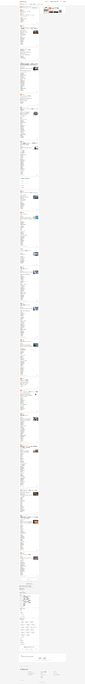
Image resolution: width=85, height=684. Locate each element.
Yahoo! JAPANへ (22, 680)
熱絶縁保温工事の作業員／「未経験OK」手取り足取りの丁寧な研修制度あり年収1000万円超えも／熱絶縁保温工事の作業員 (29, 64)
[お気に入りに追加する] (37, 23)
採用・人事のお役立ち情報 (56, 674)
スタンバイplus (55, 673)
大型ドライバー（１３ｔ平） (25, 11)
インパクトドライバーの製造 (25, 554)
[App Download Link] (51, 12)
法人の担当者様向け (30, 674)
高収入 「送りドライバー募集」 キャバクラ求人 (28, 490)
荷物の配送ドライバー (24, 415)
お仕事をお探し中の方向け (31, 673)
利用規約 (42, 673)
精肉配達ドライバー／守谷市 (25, 49)
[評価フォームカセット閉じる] (38, 646)
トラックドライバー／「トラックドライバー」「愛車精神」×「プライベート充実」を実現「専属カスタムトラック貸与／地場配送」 (29, 28)
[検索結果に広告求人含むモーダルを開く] (21, 7)
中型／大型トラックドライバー (25, 341)
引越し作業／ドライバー (24, 268)
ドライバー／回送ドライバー (25, 250)
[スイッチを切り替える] (26, 7)
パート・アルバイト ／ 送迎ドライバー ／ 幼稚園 (29, 391)
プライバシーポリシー (43, 674)
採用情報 (42, 677)
